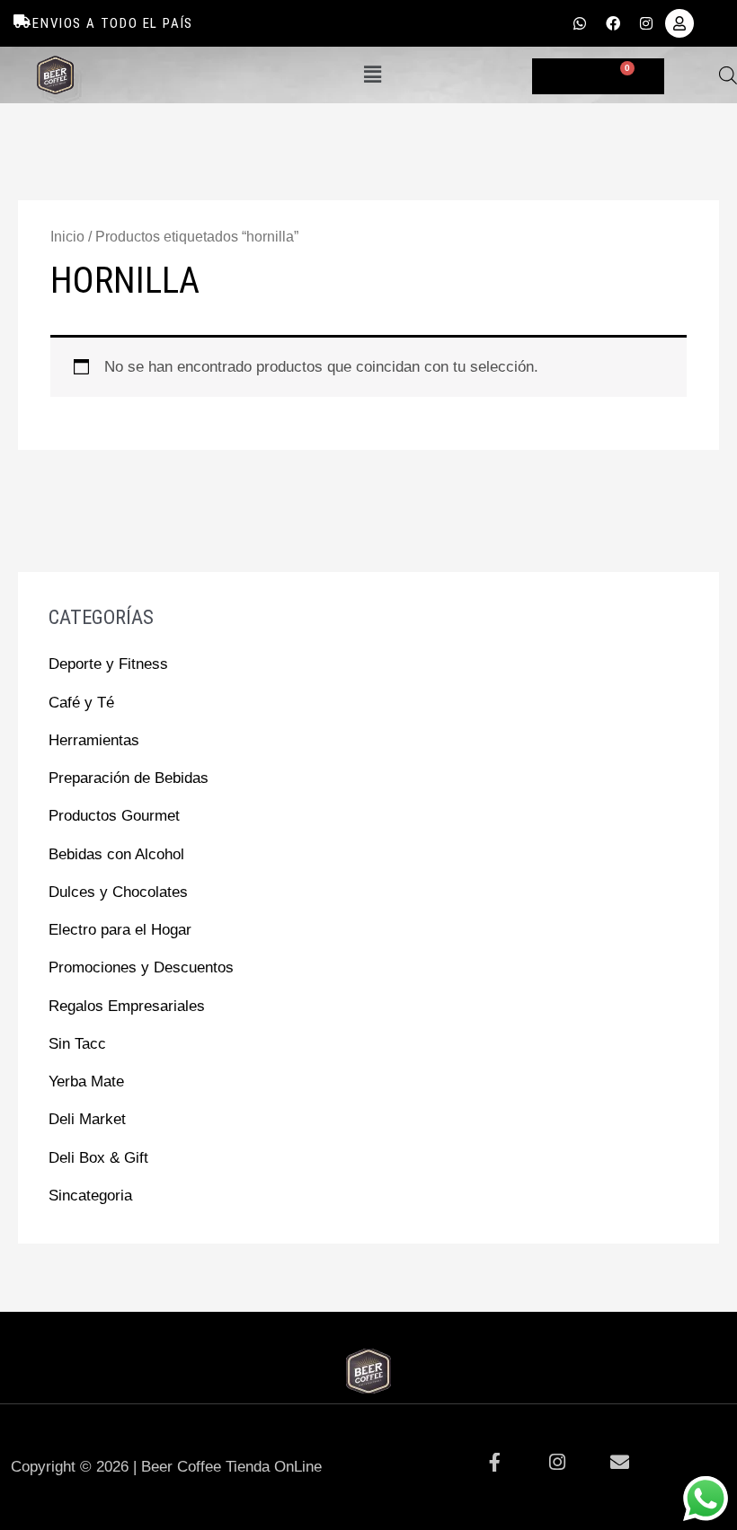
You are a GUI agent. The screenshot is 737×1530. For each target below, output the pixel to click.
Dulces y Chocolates (118, 892)
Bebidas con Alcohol (116, 854)
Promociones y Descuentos (141, 967)
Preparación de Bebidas (129, 778)
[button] (372, 74)
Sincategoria (90, 1195)
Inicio (67, 236)
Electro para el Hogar (120, 929)
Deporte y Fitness (108, 664)
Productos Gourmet (114, 815)
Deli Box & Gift (98, 1157)
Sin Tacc (77, 1043)
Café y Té (81, 702)
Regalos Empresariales (127, 1006)
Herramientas (94, 740)
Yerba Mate (86, 1081)
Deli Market (87, 1119)
